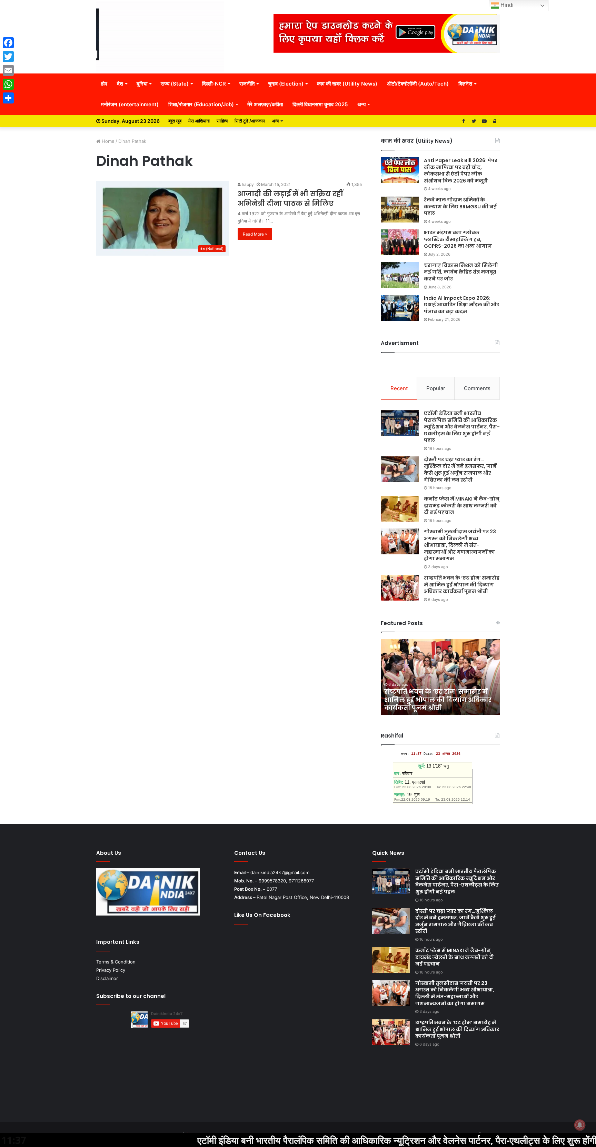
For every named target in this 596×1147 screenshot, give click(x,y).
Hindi (506, 5)
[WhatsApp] (8, 84)
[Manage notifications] (579, 1124)
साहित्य (222, 120)
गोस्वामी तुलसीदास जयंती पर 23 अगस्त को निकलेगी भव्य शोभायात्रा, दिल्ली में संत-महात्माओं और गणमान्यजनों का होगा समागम (460, 545)
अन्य (361, 104)
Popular (435, 388)
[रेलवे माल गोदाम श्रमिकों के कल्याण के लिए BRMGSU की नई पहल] (400, 210)
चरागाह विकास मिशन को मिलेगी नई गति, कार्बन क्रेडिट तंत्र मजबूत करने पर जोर (461, 272)
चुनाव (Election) (286, 83)
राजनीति (247, 83)
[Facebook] (8, 43)
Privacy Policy (110, 970)
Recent (399, 388)
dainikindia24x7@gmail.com (279, 872)
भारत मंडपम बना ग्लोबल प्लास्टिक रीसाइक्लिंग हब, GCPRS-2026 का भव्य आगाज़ (458, 239)
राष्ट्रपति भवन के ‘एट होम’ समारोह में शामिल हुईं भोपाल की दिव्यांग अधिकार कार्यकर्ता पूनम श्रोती (461, 584)
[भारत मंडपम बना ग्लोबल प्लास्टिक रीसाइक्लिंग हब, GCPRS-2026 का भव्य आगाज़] (400, 242)
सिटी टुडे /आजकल (250, 120)
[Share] (8, 98)
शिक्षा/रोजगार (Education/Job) (201, 104)
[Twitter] (8, 56)
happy (247, 184)
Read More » (255, 234)
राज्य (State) (175, 83)
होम (104, 83)
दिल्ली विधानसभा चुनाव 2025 (320, 104)
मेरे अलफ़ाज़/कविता (265, 104)
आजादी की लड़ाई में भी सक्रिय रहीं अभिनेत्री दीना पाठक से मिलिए (290, 198)
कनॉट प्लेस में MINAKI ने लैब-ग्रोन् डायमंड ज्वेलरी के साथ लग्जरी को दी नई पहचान (461, 505)
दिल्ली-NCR (214, 83)
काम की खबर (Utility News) (347, 83)
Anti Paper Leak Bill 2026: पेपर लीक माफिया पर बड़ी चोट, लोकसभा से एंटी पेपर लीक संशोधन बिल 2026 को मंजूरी (460, 170)
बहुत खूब (174, 120)
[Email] (8, 70)
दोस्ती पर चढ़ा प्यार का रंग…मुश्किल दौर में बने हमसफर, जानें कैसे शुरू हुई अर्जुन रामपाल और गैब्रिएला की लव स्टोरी (460, 469)
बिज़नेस (465, 83)
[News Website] (160, 36)
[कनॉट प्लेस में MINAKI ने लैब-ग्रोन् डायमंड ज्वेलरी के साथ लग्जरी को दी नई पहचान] (400, 509)
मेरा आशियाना (199, 120)
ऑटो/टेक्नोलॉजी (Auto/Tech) (418, 83)
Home (107, 141)
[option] (440, 677)
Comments (477, 388)
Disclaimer (107, 978)
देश (120, 83)
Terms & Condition (116, 962)
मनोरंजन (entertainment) (130, 104)
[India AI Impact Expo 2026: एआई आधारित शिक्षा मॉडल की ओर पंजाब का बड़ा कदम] (400, 308)
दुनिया (142, 83)
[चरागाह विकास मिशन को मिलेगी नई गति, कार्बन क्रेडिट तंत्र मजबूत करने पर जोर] (400, 275)
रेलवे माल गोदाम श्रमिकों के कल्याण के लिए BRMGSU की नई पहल (460, 206)
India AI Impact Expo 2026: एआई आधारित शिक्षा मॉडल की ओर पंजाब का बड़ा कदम (461, 305)
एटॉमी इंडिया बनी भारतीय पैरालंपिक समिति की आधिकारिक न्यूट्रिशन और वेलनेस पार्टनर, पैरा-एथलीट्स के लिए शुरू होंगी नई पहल (462, 427)
